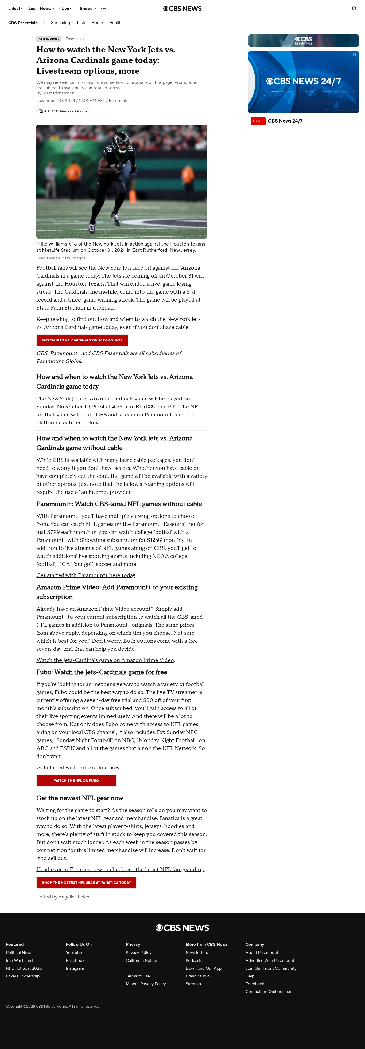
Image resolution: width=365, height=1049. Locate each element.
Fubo (43, 672)
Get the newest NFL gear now (79, 798)
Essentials (74, 39)
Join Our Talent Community (271, 968)
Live (65, 8)
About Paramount (262, 953)
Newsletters (197, 953)
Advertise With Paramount (270, 961)
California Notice (141, 961)
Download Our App (204, 968)
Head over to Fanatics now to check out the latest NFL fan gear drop (120, 869)
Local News (40, 8)
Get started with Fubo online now (77, 767)
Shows (87, 8)
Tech (80, 22)
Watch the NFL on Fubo (76, 781)
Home (97, 22)
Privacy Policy (139, 953)
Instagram (75, 968)
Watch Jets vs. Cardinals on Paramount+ (82, 340)
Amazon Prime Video (67, 587)
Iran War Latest (19, 961)
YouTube (74, 953)
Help (250, 976)
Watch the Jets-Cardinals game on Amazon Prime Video (105, 660)
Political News (19, 953)
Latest (14, 8)
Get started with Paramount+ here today (85, 575)
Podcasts (194, 961)
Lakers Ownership (23, 976)
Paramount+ (159, 414)
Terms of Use (138, 976)
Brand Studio (198, 976)
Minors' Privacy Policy (146, 984)
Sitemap (193, 984)
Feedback (255, 984)
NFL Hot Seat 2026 (24, 968)
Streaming (60, 22)
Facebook (75, 961)
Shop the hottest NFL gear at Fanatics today (86, 883)
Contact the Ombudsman (269, 991)
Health (115, 22)
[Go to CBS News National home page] (182, 8)
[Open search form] (354, 8)
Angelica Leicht (74, 897)
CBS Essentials (22, 23)
